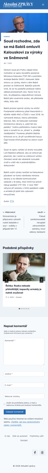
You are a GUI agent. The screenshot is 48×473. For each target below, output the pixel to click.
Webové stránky (12, 396)
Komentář (10, 340)
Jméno (9, 374)
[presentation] (24, 267)
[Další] (41, 280)
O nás (7, 436)
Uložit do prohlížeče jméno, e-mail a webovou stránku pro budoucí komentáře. (24, 404)
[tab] (19, 308)
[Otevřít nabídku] (43, 4)
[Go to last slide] (6, 280)
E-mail (8, 385)
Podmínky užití (36, 436)
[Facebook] (35, 453)
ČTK (12, 201)
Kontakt (24, 440)
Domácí (7, 36)
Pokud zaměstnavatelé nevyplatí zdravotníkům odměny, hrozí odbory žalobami (37, 222)
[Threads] (42, 453)
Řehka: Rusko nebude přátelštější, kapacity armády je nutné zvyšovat (23, 289)
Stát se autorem (19, 436)
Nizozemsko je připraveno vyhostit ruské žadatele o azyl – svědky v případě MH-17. (12, 220)
